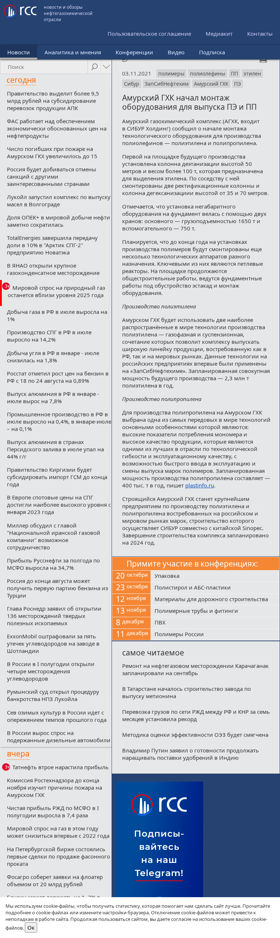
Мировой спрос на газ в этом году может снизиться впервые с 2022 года (58, 832)
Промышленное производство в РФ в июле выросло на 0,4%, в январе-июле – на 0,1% (59, 421)
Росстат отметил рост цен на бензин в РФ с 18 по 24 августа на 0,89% (58, 377)
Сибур (131, 83)
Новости (18, 52)
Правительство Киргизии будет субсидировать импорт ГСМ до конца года (57, 477)
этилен (252, 73)
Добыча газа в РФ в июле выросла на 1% (57, 315)
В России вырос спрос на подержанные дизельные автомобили (58, 736)
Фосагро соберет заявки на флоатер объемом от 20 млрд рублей (55, 880)
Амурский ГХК (211, 83)
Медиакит (219, 33)
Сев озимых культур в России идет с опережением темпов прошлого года (56, 716)
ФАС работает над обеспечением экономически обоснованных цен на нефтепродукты (56, 128)
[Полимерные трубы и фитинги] (215, 611)
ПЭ (237, 83)
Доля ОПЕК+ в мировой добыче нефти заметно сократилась (58, 221)
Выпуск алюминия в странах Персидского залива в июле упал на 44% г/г (55, 449)
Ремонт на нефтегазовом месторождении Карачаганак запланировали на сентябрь (195, 669)
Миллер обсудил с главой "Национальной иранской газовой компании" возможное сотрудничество (53, 536)
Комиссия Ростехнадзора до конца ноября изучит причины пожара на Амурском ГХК (54, 787)
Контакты (260, 33)
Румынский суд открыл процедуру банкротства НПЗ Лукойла (53, 695)
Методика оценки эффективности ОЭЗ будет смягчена (195, 734)
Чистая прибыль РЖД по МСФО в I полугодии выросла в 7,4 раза (53, 811)
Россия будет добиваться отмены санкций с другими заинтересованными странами (51, 176)
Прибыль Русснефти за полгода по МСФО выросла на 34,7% (53, 564)
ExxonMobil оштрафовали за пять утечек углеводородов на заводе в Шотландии (53, 643)
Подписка (212, 52)
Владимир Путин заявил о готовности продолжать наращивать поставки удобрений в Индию (190, 754)
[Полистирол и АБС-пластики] (215, 588)
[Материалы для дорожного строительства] (215, 599)
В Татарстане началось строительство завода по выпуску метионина (186, 692)
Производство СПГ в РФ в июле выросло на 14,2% (49, 335)
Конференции (134, 52)
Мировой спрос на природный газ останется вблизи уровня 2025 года (56, 291)
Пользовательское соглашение (149, 33)
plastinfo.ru (199, 485)
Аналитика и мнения (72, 52)
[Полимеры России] (215, 634)
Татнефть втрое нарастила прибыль (60, 767)
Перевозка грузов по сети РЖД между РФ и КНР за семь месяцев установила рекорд (196, 715)
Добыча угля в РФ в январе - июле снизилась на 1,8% (53, 356)
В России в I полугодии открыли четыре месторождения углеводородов (50, 671)
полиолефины (207, 73)
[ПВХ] (215, 623)
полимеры (171, 73)
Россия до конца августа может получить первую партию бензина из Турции (57, 588)
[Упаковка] (215, 576)
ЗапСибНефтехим (166, 83)
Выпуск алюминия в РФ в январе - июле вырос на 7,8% (53, 397)
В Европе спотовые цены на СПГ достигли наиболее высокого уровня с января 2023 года (59, 504)
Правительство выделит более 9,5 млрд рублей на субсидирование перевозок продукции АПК (53, 101)
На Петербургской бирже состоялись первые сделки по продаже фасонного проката (58, 856)
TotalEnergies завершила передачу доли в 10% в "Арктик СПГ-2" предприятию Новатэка (52, 245)
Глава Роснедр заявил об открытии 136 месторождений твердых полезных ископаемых (54, 616)
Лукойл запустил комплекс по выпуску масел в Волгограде (58, 200)
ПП (234, 73)
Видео (176, 52)
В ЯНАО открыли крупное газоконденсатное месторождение (53, 269)
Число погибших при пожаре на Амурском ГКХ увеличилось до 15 (52, 152)
